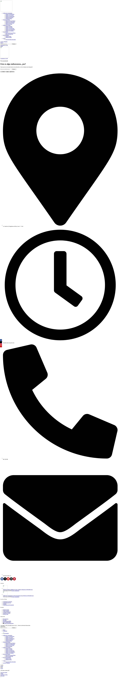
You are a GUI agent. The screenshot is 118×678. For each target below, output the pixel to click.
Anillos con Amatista (9, 30)
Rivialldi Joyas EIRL (7, 621)
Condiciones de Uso (7, 602)
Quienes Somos (6, 609)
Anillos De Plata (8, 18)
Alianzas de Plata (8, 24)
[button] (0, 676)
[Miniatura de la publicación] (5, 588)
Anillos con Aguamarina (10, 29)
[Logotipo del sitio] (6, 11)
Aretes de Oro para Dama (10, 32)
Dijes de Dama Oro (9, 34)
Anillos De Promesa (9, 17)
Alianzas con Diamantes (10, 21)
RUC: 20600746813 (7, 622)
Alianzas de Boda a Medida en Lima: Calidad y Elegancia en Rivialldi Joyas (18, 589)
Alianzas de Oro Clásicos (10, 20)
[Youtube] (8, 578)
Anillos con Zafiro (9, 27)
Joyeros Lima (5, 614)
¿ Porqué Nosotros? (7, 611)
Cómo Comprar (6, 610)
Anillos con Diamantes (9, 14)
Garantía (4, 603)
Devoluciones (5, 618)
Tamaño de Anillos (6, 613)
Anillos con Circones (9, 15)
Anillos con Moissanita (9, 16)
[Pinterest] (14, 578)
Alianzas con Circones (9, 23)
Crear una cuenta (3, 672)
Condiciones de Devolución (8, 604)
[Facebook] (2, 578)
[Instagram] (11, 578)
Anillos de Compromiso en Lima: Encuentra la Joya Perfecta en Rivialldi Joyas (18, 595)
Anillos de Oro (8, 36)
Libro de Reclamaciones (8, 623)
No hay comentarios (15, 590)
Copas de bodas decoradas (10, 39)
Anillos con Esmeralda (9, 28)
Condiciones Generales (7, 601)
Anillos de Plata (8, 37)
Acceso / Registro (6, 662)
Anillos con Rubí (8, 26)
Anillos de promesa (9, 639)
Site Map (4, 620)
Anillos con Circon (9, 637)
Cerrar (1, 666)
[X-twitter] (5, 578)
